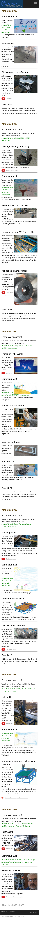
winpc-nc (9, 373)
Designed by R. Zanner (7, 916)
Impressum (4, 911)
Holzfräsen (9, 848)
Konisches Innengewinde (7, 294)
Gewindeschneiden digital (14, 897)
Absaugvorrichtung (12, 170)
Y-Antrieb (9, 98)
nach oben (33, 912)
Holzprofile (9, 723)
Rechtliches (12, 911)
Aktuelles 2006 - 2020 (13, 905)
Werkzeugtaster (11, 559)
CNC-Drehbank (11, 649)
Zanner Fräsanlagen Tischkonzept (16, 798)
